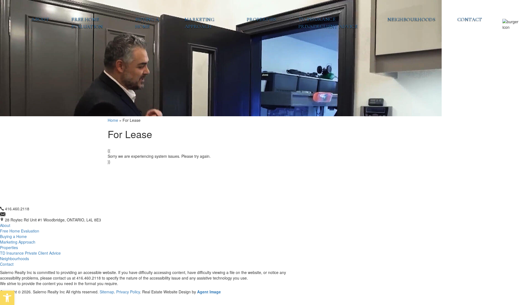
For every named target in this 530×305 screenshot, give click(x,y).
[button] (7, 298)
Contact (469, 19)
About (40, 19)
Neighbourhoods (411, 19)
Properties (261, 19)
